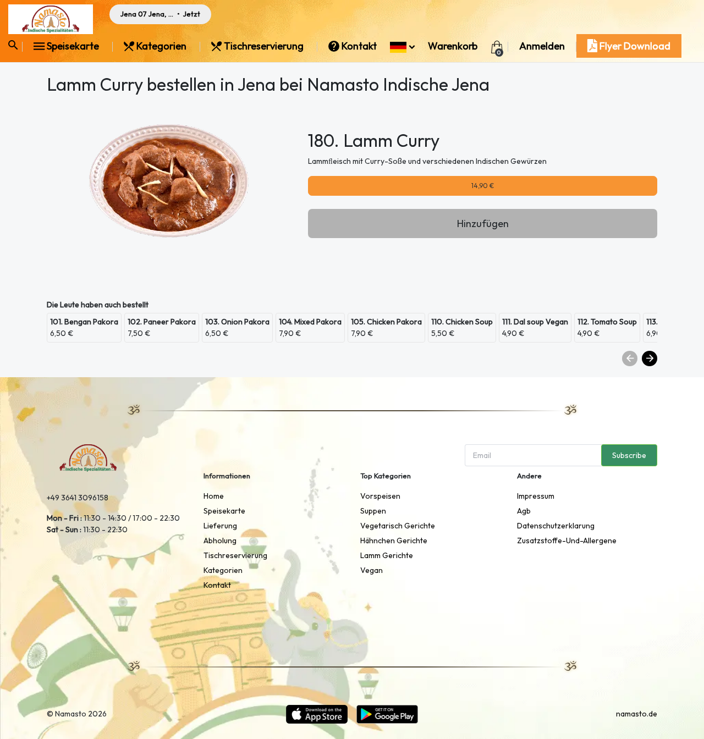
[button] (402, 46)
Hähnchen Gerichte (393, 540)
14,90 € (482, 185)
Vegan (371, 570)
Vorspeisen (380, 496)
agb (524, 511)
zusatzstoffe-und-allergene (567, 540)
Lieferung (220, 526)
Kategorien (161, 46)
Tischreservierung (264, 46)
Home (214, 496)
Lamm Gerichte (386, 555)
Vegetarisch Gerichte (397, 526)
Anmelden (542, 46)
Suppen (373, 511)
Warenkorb (453, 46)
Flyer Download (633, 46)
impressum (535, 496)
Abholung (220, 540)
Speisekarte (73, 46)
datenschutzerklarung (556, 526)
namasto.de (636, 714)
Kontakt (359, 46)
